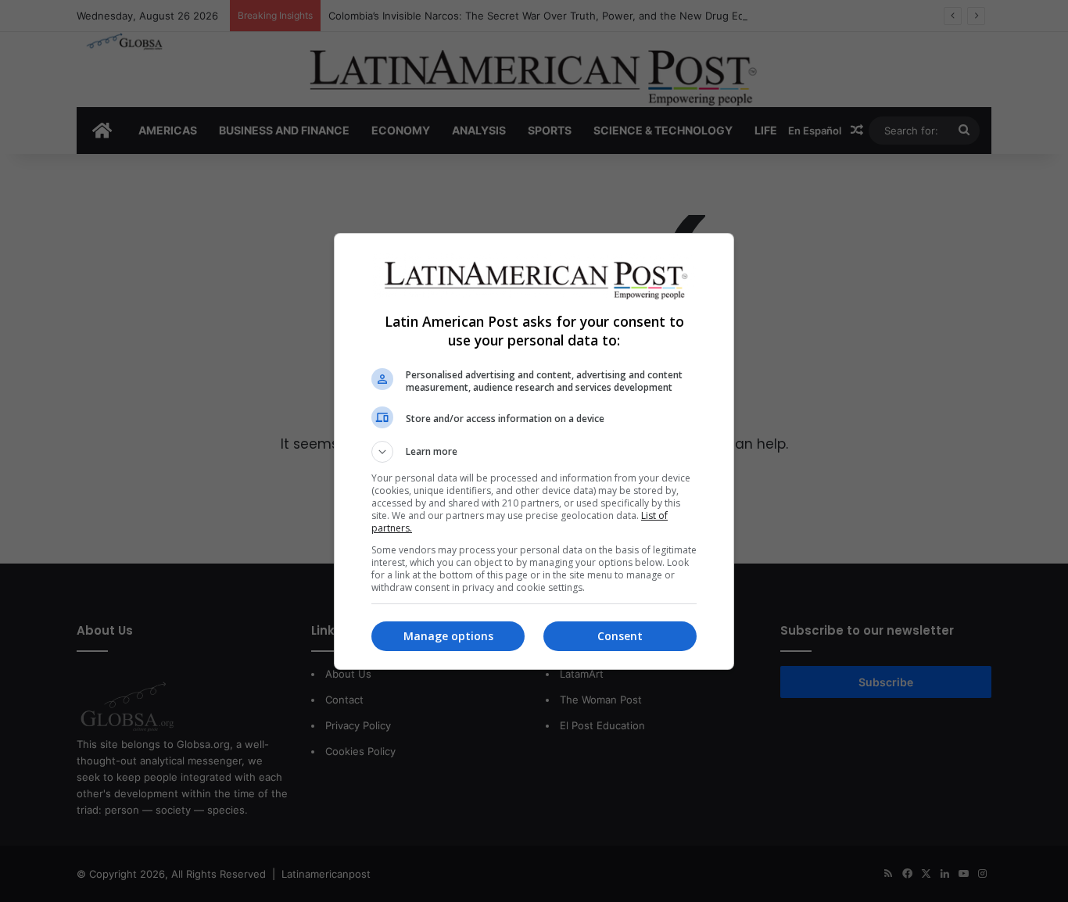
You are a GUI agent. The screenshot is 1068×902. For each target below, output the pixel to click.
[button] (534, 452)
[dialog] (534, 451)
